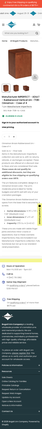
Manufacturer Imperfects (19, 106)
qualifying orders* (18, 285)
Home (4, 41)
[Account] (34, 24)
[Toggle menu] (3, 24)
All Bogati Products (18, 41)
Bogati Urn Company (18, 421)
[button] (39, 214)
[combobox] (21, 33)
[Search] (36, 33)
